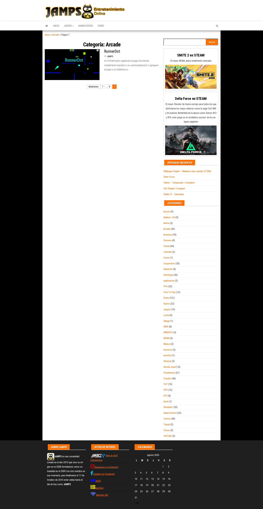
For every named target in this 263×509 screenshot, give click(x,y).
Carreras (167, 240)
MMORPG (168, 332)
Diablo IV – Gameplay (173, 194)
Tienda (166, 424)
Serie (165, 401)
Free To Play (169, 292)
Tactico (167, 418)
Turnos (166, 430)
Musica (166, 344)
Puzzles (167, 378)
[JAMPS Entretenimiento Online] (46, 25)
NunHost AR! (102, 495)
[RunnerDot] (72, 64)
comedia (167, 251)
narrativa (167, 355)
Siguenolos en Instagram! (106, 467)
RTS (165, 395)
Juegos (68, 25)
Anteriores (93, 86)
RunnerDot (112, 51)
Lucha (166, 315)
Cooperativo (169, 263)
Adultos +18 (169, 217)
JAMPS (110, 56)
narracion (167, 349)
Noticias (167, 361)
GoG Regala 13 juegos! (174, 188)
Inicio (56, 25)
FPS (165, 286)
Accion (166, 211)
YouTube (167, 435)
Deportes (167, 269)
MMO (165, 326)
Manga (166, 321)
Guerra (166, 303)
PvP (165, 384)
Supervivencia (170, 412)
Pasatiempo (169, 372)
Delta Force (169, 176)
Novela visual (169, 367)
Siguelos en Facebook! (104, 474)
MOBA (166, 338)
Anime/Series (85, 25)
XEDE (98, 481)
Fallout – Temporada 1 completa (179, 182)
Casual (166, 246)
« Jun (136, 502)
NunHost (99, 488)
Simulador (168, 407)
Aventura (167, 234)
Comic (101, 25)
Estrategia (168, 274)
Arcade (55, 34)
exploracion (168, 280)
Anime (166, 223)
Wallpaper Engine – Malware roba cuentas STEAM (187, 171)
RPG (165, 389)
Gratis (166, 297)
